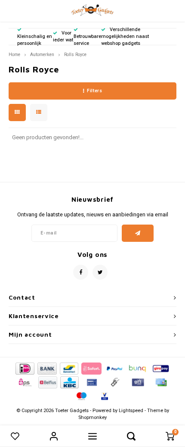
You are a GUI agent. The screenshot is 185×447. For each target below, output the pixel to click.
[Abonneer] (138, 233)
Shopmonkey (92, 417)
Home (14, 54)
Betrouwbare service (87, 40)
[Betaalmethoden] (24, 368)
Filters (94, 90)
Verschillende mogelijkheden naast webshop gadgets (125, 36)
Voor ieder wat (63, 36)
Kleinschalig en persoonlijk (34, 40)
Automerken (42, 54)
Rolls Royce (75, 54)
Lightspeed (131, 410)
